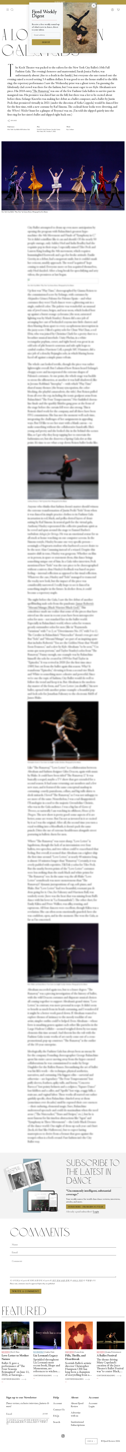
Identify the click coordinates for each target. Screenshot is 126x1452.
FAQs (56, 1416)
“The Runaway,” (41, 91)
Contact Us (58, 1409)
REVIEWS (6, 1352)
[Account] (112, 10)
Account (57, 1403)
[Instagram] (63, 1436)
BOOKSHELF (38, 1352)
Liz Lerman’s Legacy (45, 1355)
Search (56, 1422)
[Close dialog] (94, 5)
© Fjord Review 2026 (110, 1441)
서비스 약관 (77, 1281)
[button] (12, 10)
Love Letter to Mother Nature (15, 1357)
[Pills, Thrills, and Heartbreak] (79, 1335)
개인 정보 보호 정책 (61, 1281)
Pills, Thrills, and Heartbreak (75, 1357)
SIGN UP (46, 42)
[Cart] (118, 10)
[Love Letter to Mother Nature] (15, 1335)
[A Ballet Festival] (111, 1335)
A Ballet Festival (107, 1355)
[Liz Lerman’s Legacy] (47, 1335)
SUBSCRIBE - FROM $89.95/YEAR (85, 1207)
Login (96, 1212)
